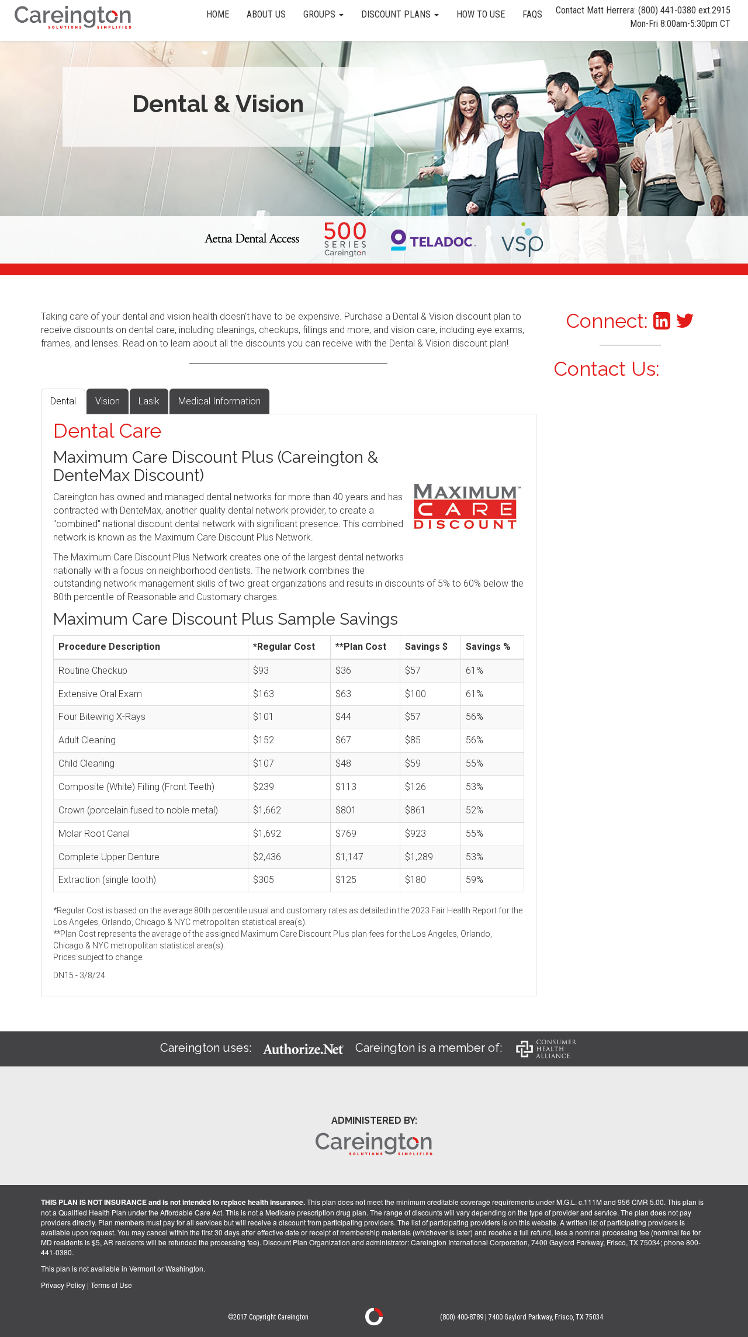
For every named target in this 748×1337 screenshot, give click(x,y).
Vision (107, 401)
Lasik (149, 401)
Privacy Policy (63, 1285)
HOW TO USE (480, 14)
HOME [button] (217, 14)
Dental (63, 401)
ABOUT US (266, 14)
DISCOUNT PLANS (397, 14)
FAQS (532, 14)
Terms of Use (111, 1285)
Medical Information (219, 401)
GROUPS (320, 14)
